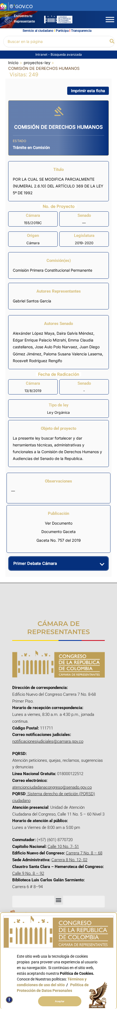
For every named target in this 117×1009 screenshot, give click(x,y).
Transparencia (81, 31)
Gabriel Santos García (32, 301)
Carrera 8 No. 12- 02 (69, 859)
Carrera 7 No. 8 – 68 (84, 853)
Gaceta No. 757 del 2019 (58, 540)
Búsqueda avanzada (66, 54)
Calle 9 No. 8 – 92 (28, 873)
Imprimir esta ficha (88, 90)
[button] (112, 41)
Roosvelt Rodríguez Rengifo (37, 360)
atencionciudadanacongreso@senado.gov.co (52, 787)
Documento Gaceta (58, 531)
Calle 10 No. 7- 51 (63, 846)
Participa (62, 31)
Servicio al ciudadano (38, 31)
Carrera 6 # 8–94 (27, 886)
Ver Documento (58, 523)
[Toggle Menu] (110, 19)
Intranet (41, 54)
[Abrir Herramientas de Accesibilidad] (9, 999)
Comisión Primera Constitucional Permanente (52, 270)
